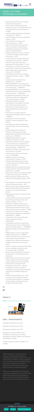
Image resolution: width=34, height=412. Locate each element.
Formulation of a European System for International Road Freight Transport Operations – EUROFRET (18, 114)
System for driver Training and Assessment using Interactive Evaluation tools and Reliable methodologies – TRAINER (18, 213)
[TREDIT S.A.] (15, 4)
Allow (6, 409)
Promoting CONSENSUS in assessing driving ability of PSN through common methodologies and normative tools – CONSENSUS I (18, 85)
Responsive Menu (30, 4)
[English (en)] (4, 290)
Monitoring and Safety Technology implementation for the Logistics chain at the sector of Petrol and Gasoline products (17, 103)
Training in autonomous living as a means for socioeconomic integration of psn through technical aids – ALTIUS (18, 55)
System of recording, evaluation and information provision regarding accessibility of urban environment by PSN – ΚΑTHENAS (18, 248)
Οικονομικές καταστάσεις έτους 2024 (13, 323)
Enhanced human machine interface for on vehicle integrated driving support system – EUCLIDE (17, 109)
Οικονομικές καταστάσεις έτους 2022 (13, 329)
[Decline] (32, 408)
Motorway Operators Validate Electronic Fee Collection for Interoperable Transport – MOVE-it (18, 178)
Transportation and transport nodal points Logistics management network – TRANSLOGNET (17, 219)
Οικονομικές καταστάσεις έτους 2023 (13, 326)
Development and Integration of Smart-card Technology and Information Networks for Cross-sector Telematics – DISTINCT (17, 97)
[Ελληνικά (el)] (4, 287)
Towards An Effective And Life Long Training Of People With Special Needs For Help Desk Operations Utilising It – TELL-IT (18, 200)
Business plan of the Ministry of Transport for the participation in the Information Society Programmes (17, 254)
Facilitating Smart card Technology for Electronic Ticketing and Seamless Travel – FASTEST (17, 120)
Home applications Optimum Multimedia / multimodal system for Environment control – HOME (18, 126)
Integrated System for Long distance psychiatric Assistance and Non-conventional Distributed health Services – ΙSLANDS (18, 169)
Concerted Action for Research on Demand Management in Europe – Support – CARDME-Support (18, 76)
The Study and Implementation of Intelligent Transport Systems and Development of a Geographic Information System (17, 281)
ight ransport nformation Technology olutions (17, 301)
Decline (13, 409)
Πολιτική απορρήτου (24, 409)
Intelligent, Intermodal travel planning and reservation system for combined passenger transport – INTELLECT (17, 163)
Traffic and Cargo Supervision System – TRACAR (18, 209)
